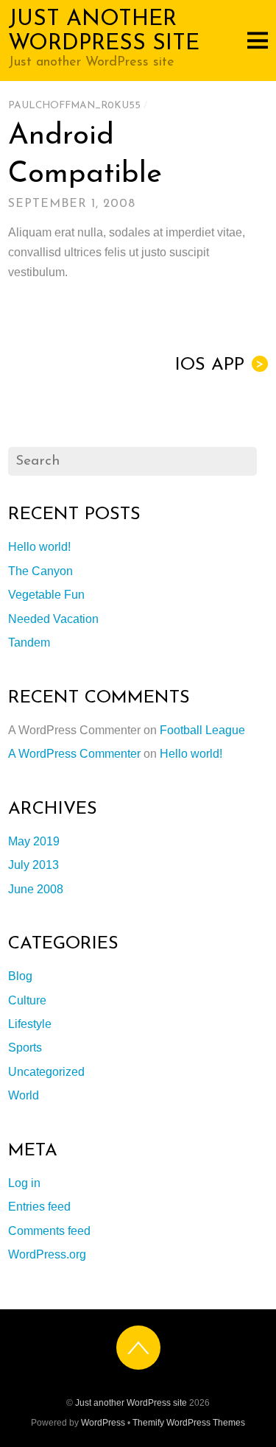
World (23, 1095)
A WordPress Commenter (74, 753)
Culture (27, 1000)
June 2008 (35, 889)
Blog (20, 976)
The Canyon (40, 571)
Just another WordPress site (131, 1403)
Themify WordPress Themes (188, 1423)
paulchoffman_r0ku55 (74, 105)
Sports (25, 1047)
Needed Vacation (53, 619)
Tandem (29, 642)
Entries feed (39, 1206)
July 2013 (33, 865)
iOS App (219, 365)
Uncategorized (46, 1072)
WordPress (103, 1423)
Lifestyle (30, 1024)
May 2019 (34, 841)
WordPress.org (47, 1254)
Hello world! (39, 547)
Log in (24, 1183)
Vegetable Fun (46, 594)
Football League (202, 730)
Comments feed (49, 1231)
